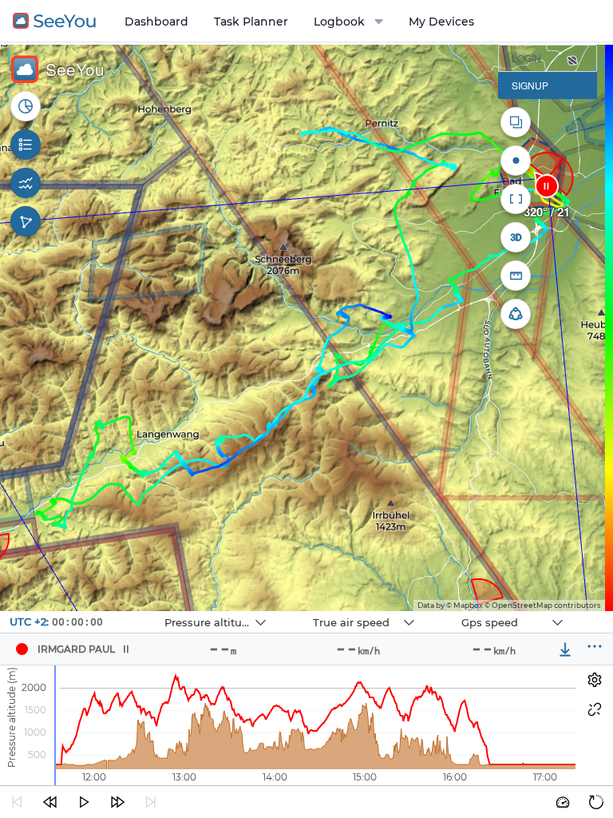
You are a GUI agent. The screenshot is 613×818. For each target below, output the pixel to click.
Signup (530, 85)
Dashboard (156, 21)
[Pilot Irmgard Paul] (22, 649)
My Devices (441, 21)
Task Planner (251, 21)
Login (526, 58)
